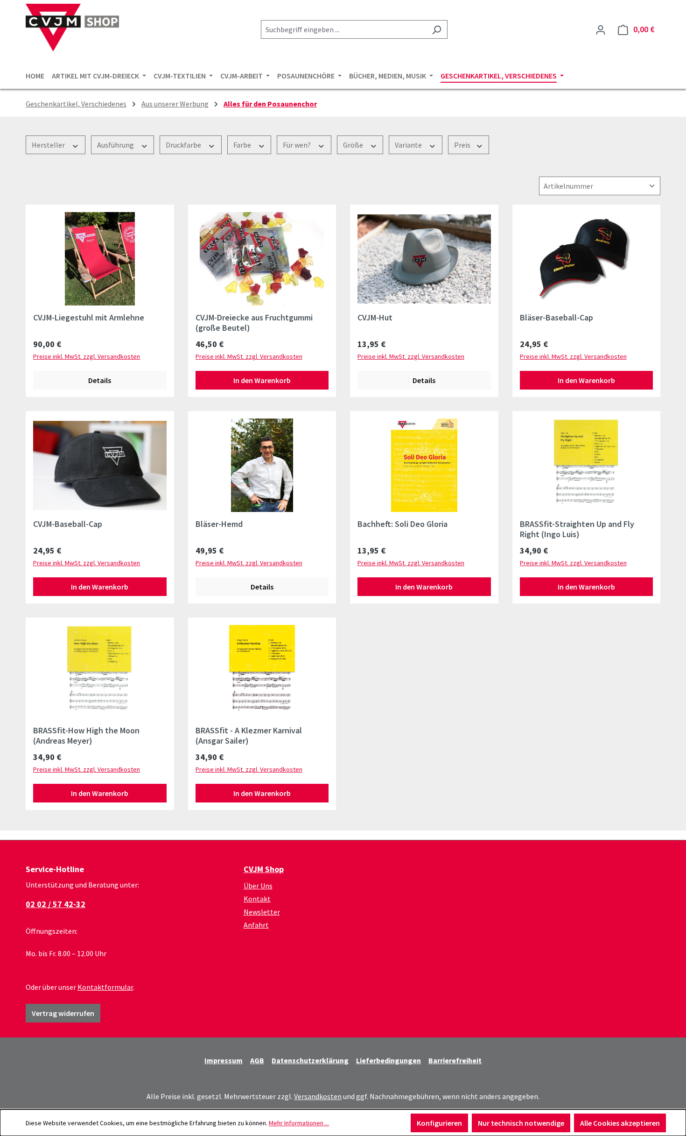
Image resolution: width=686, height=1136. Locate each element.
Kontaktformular (105, 987)
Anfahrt (256, 925)
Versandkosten (318, 1096)
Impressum (223, 1060)
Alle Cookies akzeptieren (620, 1123)
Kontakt (257, 898)
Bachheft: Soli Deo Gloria (402, 524)
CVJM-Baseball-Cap (67, 524)
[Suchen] (437, 29)
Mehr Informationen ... (299, 1123)
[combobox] (343, 29)
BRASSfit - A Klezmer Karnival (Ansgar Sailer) (249, 735)
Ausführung (116, 144)
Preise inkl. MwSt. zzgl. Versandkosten (86, 356)
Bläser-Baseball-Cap (556, 317)
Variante (409, 144)
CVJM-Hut (374, 317)
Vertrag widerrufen (63, 1013)
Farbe (242, 144)
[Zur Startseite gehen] (72, 27)
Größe (353, 144)
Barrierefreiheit (455, 1060)
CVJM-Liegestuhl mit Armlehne (88, 317)
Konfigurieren (439, 1123)
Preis (463, 144)
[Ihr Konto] (600, 29)
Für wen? (297, 144)
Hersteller (49, 144)
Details (99, 380)
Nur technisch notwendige (521, 1123)
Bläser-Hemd (219, 524)
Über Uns (258, 885)
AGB (257, 1060)
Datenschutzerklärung (310, 1060)
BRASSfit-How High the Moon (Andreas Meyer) (86, 735)
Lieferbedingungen (388, 1060)
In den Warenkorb (262, 380)
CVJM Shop (264, 869)
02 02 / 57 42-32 (55, 904)
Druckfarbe (184, 144)
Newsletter (262, 911)
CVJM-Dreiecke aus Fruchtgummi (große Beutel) (254, 322)
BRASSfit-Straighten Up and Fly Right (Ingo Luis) (577, 529)
